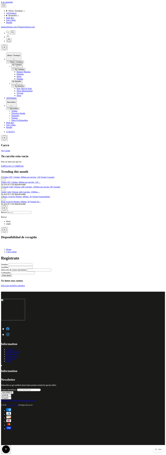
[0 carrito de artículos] (9, 40)
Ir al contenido (7, 2)
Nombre (4, 264)
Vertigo (14, 111)
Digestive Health (18, 113)
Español (5, 398)
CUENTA (10, 132)
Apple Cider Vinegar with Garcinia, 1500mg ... (20, 192)
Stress (19, 76)
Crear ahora (6, 275)
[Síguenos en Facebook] (7, 328)
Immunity (15, 116)
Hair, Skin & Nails (24, 88)
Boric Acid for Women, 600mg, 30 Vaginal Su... (21, 202)
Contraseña (6, 273)
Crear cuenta (11, 252)
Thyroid (20, 93)
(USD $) (5, 395)
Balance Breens (12, 405)
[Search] (8, 33)
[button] (85, 11)
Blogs (8, 361)
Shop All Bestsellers (19, 120)
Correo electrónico (9, 390)
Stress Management (25, 91)
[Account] (7, 37)
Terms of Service (13, 352)
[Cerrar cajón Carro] (4, 138)
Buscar (4, 212)
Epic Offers (11, 20)
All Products (11, 13)
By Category (20, 69)
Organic (20, 79)
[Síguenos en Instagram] (7, 334)
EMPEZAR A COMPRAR (12, 166)
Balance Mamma (23, 72)
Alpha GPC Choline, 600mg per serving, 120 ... (20, 182)
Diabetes (20, 74)
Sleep (19, 95)
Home (8, 249)
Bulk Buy (10, 18)
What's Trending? (16, 62)
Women (14, 118)
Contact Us (10, 359)
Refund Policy (12, 356)
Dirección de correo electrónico (14, 270)
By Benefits (19, 86)
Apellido (5, 267)
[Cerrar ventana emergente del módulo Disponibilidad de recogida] (4, 230)
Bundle (9, 22)
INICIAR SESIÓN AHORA (13, 286)
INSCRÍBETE (7, 393)
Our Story (10, 349)
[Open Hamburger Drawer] (3, 5)
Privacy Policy (12, 354)
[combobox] (19, 212)
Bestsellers (14, 109)
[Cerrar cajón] (4, 47)
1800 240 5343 (7, 400)
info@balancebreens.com (24, 400)
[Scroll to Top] (6, 449)
